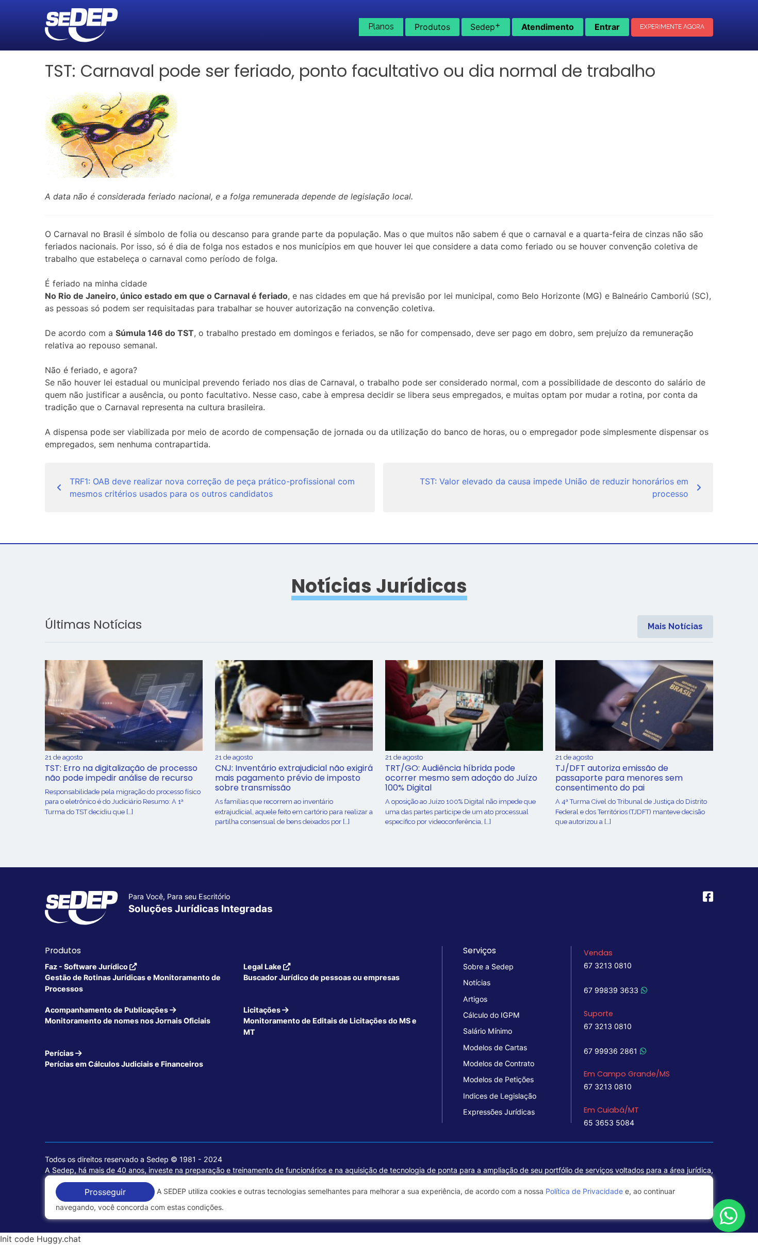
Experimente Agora (672, 26)
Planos (381, 26)
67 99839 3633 (611, 990)
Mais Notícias (675, 626)
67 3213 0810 (608, 965)
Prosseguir (105, 1192)
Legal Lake (321, 972)
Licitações (330, 1020)
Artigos (475, 999)
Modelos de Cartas (495, 1047)
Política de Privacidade (584, 1191)
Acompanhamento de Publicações (127, 1015)
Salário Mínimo (487, 1031)
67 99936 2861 (610, 1051)
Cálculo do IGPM (491, 1015)
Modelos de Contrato (498, 1063)
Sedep (485, 26)
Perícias (124, 1058)
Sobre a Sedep (488, 966)
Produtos (432, 27)
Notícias (476, 982)
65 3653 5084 (609, 1122)
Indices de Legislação (499, 1095)
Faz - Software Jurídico (133, 977)
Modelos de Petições (498, 1079)
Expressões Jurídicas (499, 1111)
